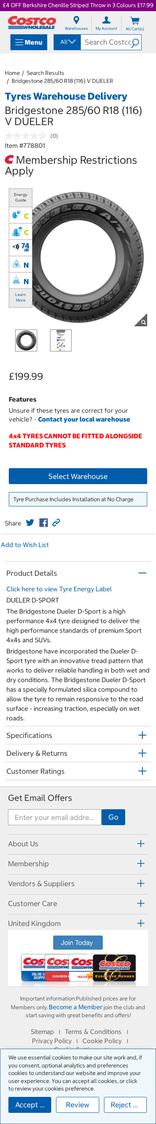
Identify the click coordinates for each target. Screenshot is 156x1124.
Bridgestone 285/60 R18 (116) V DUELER (62, 80)
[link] (30, 523)
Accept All (31, 1104)
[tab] (78, 843)
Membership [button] (28, 863)
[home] (32, 22)
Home (12, 73)
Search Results (45, 73)
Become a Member (75, 1007)
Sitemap (42, 1032)
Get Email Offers (40, 797)
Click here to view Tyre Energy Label (59, 589)
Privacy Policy (52, 1041)
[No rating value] (27, 136)
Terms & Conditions (93, 1032)
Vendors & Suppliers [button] (41, 883)
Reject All (126, 1104)
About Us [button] (23, 843)
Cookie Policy (102, 1041)
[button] (136, 42)
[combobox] (66, 41)
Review (77, 1104)
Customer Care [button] (32, 903)
